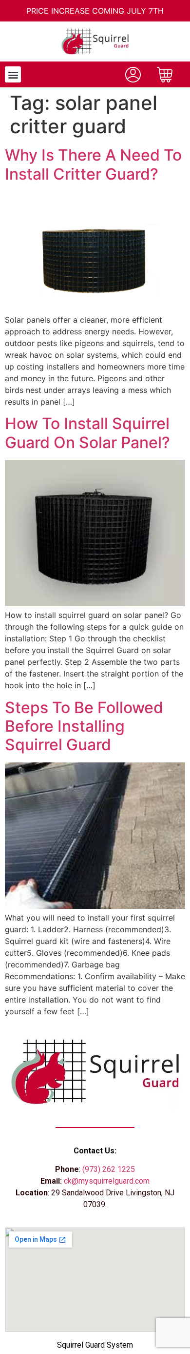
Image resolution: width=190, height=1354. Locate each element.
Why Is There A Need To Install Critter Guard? (93, 164)
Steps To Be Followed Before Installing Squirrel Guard (84, 726)
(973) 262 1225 (108, 1169)
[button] (13, 74)
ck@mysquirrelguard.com (107, 1181)
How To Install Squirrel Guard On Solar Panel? (87, 432)
